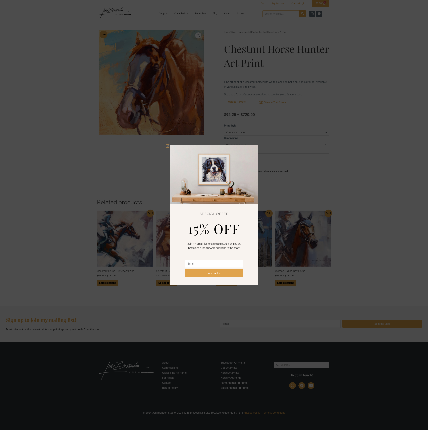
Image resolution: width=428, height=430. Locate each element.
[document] (214, 215)
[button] (167, 146)
